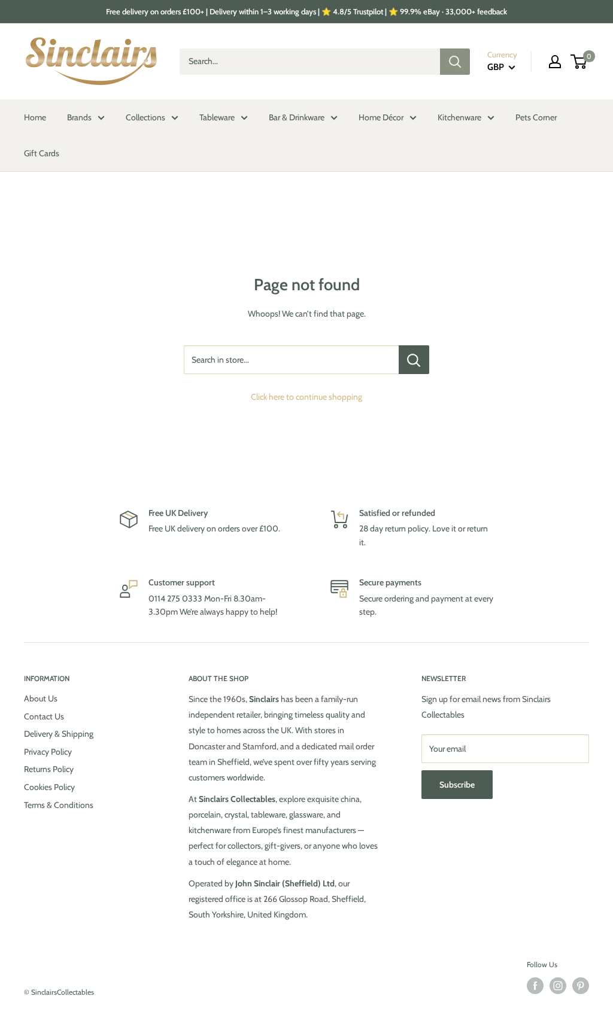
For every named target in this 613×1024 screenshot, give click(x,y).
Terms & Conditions (58, 805)
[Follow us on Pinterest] (580, 985)
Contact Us (44, 716)
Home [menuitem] (35, 117)
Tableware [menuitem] (217, 117)
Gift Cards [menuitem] (41, 153)
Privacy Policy (48, 751)
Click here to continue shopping (306, 396)
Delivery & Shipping (58, 733)
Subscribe (457, 784)
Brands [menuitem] (79, 117)
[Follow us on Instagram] (558, 985)
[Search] (455, 61)
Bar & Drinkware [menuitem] (296, 117)
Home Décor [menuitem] (381, 117)
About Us (40, 698)
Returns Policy (49, 769)
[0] (579, 61)
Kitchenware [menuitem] (459, 117)
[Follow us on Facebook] (535, 985)
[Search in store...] (414, 359)
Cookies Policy (49, 787)
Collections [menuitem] (145, 117)
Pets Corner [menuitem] (536, 117)
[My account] (555, 61)
